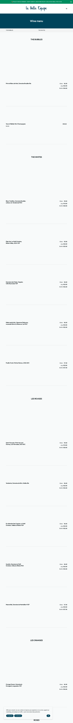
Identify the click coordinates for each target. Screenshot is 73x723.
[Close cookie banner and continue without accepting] (48, 716)
